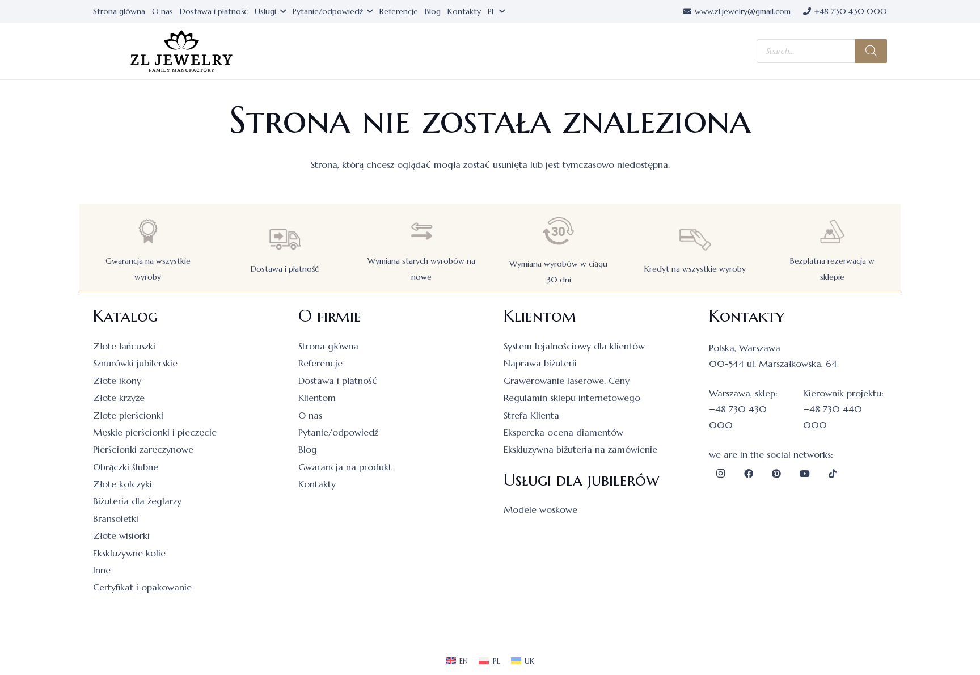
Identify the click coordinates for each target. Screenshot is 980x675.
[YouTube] (804, 473)
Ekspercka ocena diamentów (563, 432)
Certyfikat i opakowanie (142, 587)
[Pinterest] (776, 473)
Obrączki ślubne (125, 466)
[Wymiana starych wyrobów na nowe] (421, 231)
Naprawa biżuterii (540, 363)
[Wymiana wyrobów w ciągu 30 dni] (559, 231)
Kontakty (317, 484)
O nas (310, 415)
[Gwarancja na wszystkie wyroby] (148, 231)
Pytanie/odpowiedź (338, 432)
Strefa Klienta (531, 415)
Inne (102, 570)
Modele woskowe (540, 509)
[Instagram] (720, 473)
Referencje (320, 363)
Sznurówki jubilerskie (135, 363)
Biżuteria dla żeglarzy (137, 501)
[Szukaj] (871, 51)
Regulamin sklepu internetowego (572, 397)
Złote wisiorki (121, 535)
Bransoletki (115, 518)
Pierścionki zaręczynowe (143, 449)
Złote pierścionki (128, 415)
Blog (307, 449)
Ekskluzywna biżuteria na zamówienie (580, 449)
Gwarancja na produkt (345, 466)
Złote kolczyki (122, 484)
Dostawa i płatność (285, 269)
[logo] (181, 51)
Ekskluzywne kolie (129, 553)
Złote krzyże (119, 397)
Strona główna (328, 346)
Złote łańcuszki (124, 346)
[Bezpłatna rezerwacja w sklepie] (832, 231)
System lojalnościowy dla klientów (574, 346)
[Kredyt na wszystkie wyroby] (695, 239)
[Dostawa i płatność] (285, 239)
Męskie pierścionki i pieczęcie (155, 432)
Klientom (317, 397)
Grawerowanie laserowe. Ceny (567, 380)
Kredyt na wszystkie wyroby (695, 269)
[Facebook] (748, 473)
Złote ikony (117, 380)
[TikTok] (832, 473)
